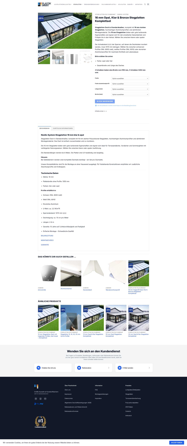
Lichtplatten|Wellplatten (62, 4)
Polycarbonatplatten (109, 4)
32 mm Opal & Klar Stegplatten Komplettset (138, 335)
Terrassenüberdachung (91, 4)
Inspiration (98, 398)
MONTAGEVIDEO (47, 240)
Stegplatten (77, 4)
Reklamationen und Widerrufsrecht (76, 407)
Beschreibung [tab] (44, 128)
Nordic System (122, 14)
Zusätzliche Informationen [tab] (63, 128)
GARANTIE (45, 245)
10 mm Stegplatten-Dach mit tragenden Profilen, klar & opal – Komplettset (48, 336)
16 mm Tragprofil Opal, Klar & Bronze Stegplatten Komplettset (137, 291)
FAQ (96, 390)
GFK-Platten (122, 4)
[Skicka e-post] (45, 398)
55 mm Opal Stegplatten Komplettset (114, 335)
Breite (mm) (99, 94)
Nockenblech (87, 290)
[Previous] (41, 30)
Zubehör (130, 4)
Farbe (97, 78)
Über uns (68, 390)
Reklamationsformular (71, 411)
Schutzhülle (42, 290)
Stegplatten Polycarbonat (105, 14)
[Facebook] (40, 398)
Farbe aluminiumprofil (102, 83)
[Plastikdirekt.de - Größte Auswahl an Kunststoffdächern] (44, 4)
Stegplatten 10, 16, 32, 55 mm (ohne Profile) (70, 335)
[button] (145, 4)
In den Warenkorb (105, 101)
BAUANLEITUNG (47, 236)
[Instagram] (35, 398)
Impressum (68, 394)
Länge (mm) (99, 89)
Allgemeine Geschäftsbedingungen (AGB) (78, 402)
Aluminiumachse (66, 288)
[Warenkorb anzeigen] (148, 4)
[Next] (88, 30)
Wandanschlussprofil (113, 290)
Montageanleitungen (101, 394)
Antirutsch (138, 4)
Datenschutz (69, 398)
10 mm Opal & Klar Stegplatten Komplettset (93, 335)
